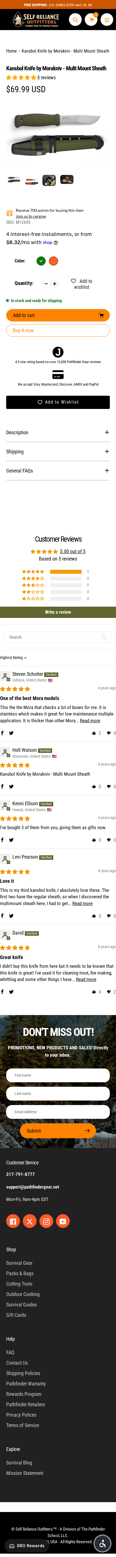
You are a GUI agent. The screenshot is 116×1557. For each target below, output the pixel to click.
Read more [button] (90, 720)
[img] (15, 689)
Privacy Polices (21, 1415)
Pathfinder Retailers (25, 1404)
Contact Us (17, 1363)
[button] (21, 77)
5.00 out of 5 (73, 551)
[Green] (41, 261)
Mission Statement (24, 1473)
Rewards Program (24, 1394)
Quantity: (24, 283)
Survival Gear (19, 1263)
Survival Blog (19, 1463)
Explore (13, 1449)
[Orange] (53, 261)
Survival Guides (21, 1305)
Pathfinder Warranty (26, 1384)
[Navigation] (107, 19)
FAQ (10, 1352)
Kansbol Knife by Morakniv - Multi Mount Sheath (65, 51)
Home (11, 51)
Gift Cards (16, 1315)
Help (10, 1339)
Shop (11, 1249)
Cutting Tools (19, 1284)
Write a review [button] (58, 612)
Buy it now (23, 330)
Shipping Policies (23, 1373)
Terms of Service (22, 1425)
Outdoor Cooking (23, 1294)
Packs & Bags (20, 1273)
